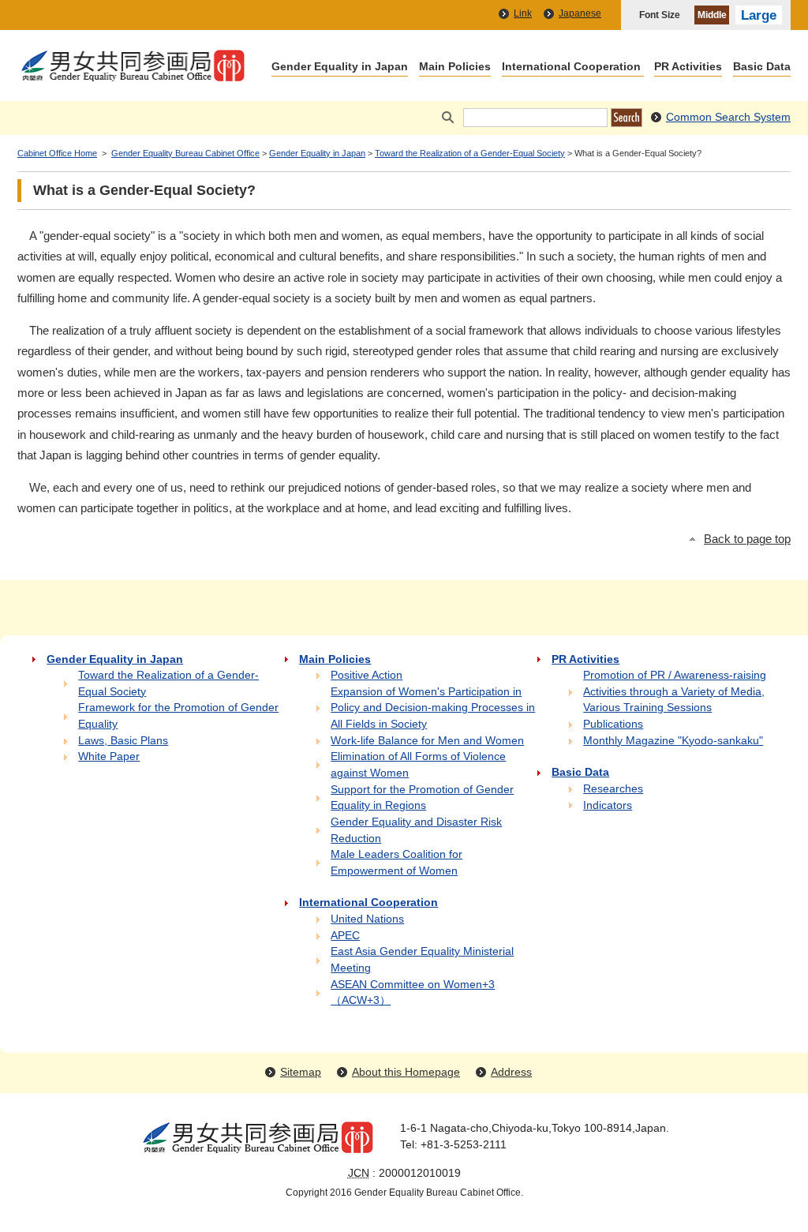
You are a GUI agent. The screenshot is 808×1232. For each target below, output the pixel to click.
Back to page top (747, 539)
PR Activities (688, 67)
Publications (613, 724)
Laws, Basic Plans (123, 741)
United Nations (367, 919)
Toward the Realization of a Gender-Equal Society (470, 153)
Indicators (607, 805)
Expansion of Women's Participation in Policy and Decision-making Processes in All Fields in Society (433, 708)
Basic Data (762, 67)
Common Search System (728, 117)
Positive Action (366, 675)
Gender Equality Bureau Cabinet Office (185, 153)
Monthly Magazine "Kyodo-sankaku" (673, 741)
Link (523, 13)
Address (511, 1072)
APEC (345, 936)
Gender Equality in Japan (339, 67)
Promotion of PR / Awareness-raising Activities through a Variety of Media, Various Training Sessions (674, 691)
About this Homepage (406, 1072)
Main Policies (455, 67)
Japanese (580, 13)
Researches (613, 789)
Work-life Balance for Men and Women (427, 741)
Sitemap (300, 1072)
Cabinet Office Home (57, 153)
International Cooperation (571, 67)
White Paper (109, 756)
